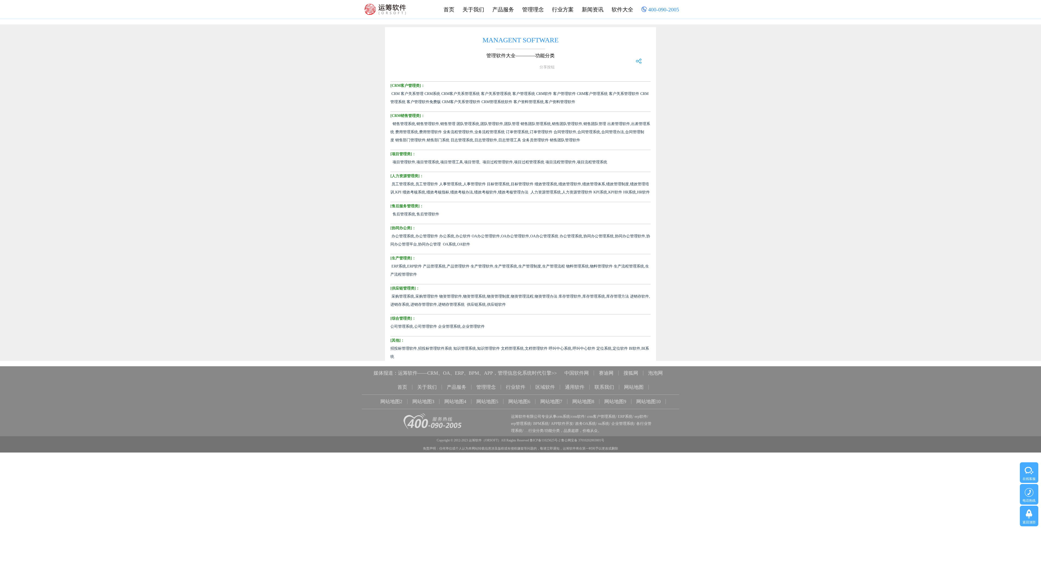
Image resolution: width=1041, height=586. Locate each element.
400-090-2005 (663, 9)
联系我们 (604, 387)
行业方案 (563, 9)
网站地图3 (423, 401)
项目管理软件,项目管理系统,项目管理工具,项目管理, (436, 162)
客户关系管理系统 (496, 94)
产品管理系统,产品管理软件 (446, 266)
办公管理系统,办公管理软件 (414, 236)
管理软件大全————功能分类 (520, 55)
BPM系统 (541, 424)
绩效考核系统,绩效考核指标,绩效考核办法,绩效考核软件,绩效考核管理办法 (465, 192)
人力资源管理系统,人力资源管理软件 (561, 192)
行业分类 (536, 431)
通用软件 (574, 387)
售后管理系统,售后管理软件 (416, 214)
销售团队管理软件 (565, 140)
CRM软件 (544, 94)
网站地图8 (583, 401)
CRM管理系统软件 (496, 102)
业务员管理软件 (535, 140)
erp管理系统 (521, 424)
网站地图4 (455, 401)
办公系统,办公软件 (455, 236)
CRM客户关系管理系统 (460, 94)
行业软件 (515, 387)
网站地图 (634, 387)
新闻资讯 (592, 9)
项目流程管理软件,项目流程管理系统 (576, 162)
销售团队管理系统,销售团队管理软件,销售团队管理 (563, 124)
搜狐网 (631, 373)
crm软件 (578, 417)
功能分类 (552, 431)
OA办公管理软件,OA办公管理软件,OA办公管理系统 (515, 236)
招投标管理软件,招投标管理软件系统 (421, 348)
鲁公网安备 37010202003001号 (582, 440)
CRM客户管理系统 (592, 94)
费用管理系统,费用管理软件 (418, 132)
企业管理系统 (622, 424)
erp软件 (641, 417)
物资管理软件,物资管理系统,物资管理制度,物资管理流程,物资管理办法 (498, 296)
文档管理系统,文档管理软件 (524, 348)
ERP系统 (625, 417)
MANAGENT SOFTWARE (520, 40)
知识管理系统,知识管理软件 (476, 348)
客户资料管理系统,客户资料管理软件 (544, 102)
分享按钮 (547, 67)
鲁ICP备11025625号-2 (545, 440)
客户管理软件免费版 (424, 102)
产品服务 (503, 9)
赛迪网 (606, 373)
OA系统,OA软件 (456, 244)
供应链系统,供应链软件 (486, 304)
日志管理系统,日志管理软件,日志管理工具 (486, 140)
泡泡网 (655, 373)
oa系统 (603, 424)
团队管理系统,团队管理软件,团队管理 (488, 124)
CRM (395, 94)
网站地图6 (519, 401)
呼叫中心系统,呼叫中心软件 (572, 348)
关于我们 (473, 9)
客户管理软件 (564, 94)
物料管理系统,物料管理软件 (589, 266)
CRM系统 (432, 94)
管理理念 (533, 9)
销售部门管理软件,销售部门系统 (422, 140)
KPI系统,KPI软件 (607, 192)
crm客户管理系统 (601, 417)
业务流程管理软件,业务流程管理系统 (474, 132)
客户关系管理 (412, 94)
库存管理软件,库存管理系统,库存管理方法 (593, 296)
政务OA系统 (585, 424)
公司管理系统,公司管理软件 (413, 326)
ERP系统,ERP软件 (406, 266)
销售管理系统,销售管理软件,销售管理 (424, 124)
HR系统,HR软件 (636, 192)
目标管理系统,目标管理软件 (510, 184)
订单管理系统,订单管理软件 (529, 132)
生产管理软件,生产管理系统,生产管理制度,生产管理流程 (518, 266)
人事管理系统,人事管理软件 (462, 184)
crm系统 (563, 417)
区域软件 (545, 387)
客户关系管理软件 (624, 94)
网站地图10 (648, 401)
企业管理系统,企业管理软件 (461, 326)
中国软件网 (576, 373)
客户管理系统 (523, 94)
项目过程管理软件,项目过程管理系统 (513, 162)
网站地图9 (615, 401)
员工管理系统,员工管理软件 (414, 184)
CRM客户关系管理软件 (461, 102)
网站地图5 (487, 401)
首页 (449, 9)
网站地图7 (551, 401)
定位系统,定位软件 (612, 348)
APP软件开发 (562, 424)
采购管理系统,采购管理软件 (414, 296)
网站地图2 (391, 401)
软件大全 (622, 9)
